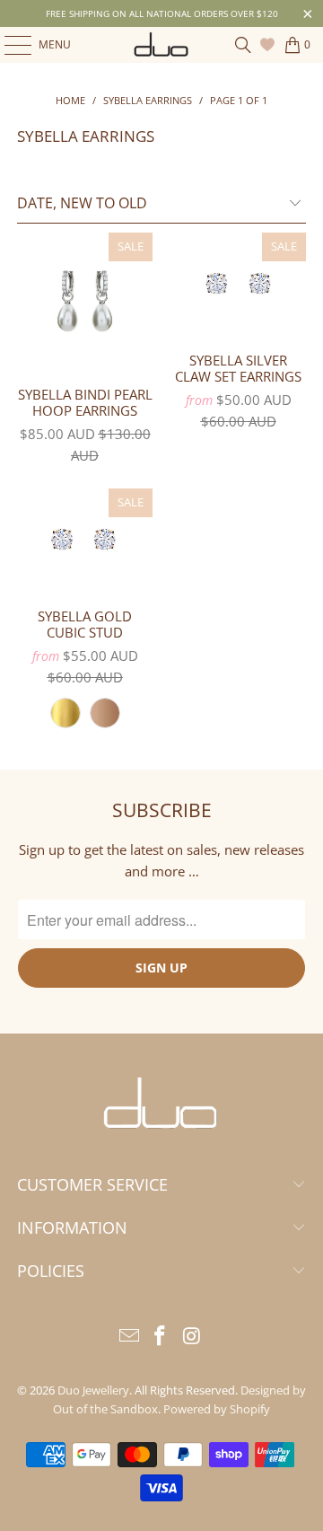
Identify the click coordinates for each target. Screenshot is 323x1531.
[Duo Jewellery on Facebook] (160, 1336)
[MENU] (9, 45)
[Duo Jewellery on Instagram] (192, 1336)
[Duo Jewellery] (161, 45)
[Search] (243, 45)
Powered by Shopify (216, 1409)
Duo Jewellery (93, 1390)
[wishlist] (269, 45)
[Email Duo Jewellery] (129, 1336)
